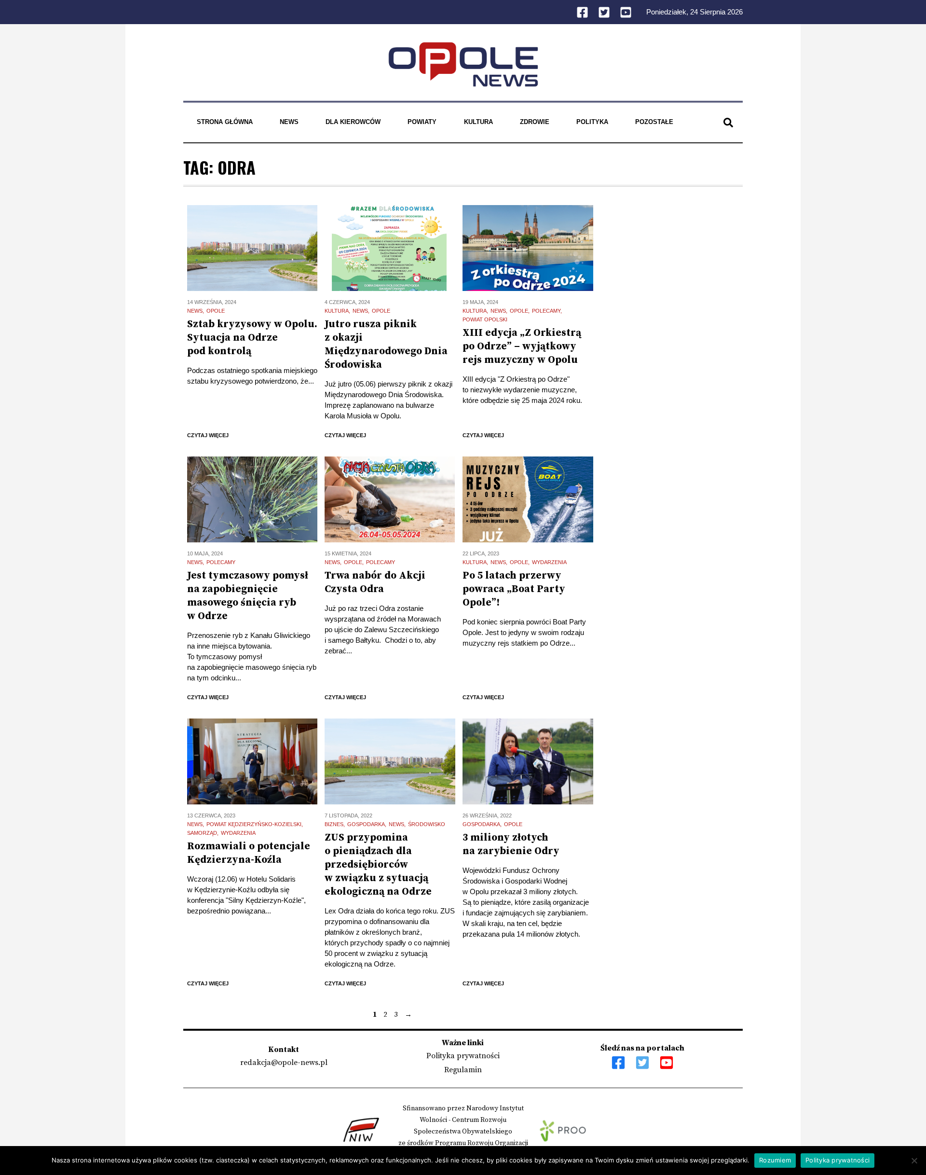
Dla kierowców (353, 121)
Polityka (592, 121)
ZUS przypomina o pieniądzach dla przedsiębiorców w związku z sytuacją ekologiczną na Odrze (378, 864)
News (289, 121)
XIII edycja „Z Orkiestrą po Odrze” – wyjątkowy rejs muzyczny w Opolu (522, 346)
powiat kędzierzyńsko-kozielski (253, 824)
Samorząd (202, 833)
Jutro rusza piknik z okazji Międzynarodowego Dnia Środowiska (386, 344)
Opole (215, 311)
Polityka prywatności (463, 1056)
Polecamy (546, 311)
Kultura (478, 121)
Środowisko (426, 824)
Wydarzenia (549, 562)
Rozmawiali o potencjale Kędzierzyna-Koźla (248, 853)
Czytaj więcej (208, 435)
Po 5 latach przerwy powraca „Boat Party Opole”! (514, 589)
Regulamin (463, 1070)
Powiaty (422, 121)
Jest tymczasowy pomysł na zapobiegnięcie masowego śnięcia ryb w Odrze (247, 595)
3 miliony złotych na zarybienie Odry (511, 844)
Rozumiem (775, 1160)
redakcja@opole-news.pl (283, 1062)
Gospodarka (366, 824)
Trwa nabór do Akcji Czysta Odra (375, 582)
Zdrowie (534, 121)
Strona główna (225, 121)
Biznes (334, 824)
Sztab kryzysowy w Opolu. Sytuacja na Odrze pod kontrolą (252, 338)
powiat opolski (485, 319)
